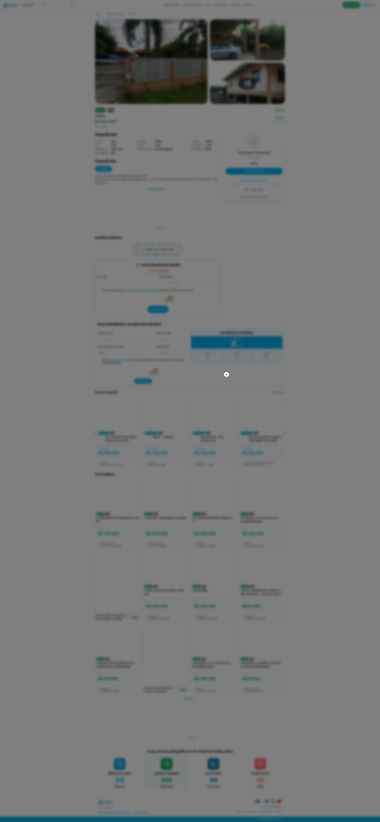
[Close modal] (226, 374)
